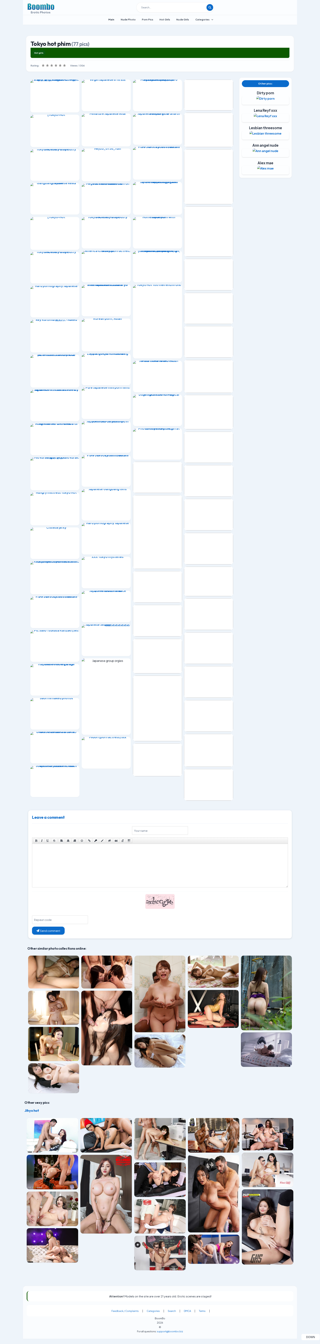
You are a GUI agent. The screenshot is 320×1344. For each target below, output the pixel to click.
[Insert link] (89, 840)
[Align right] (74, 840)
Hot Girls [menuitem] (164, 19)
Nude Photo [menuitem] (128, 19)
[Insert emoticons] (82, 840)
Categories (153, 1310)
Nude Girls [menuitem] (182, 19)
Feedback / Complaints (125, 1310)
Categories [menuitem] (202, 19)
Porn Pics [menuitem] (147, 19)
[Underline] (47, 840)
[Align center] (68, 840)
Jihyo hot (31, 1110)
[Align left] (61, 840)
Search (172, 1310)
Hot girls (38, 53)
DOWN (313, 1337)
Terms (202, 1310)
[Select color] (102, 840)
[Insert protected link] (95, 840)
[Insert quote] (116, 840)
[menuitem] (111, 19)
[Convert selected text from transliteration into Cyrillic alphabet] (122, 840)
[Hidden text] (109, 840)
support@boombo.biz (170, 1331)
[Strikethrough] (54, 840)
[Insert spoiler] (129, 840)
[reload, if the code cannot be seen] (160, 904)
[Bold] (36, 840)
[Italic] (42, 840)
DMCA (187, 1310)
